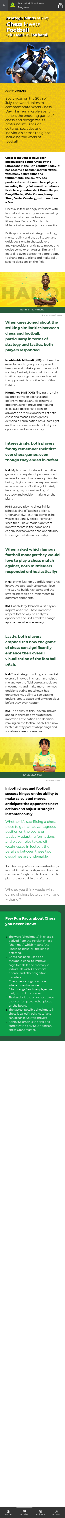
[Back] (4, 5)
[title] (61, 5)
